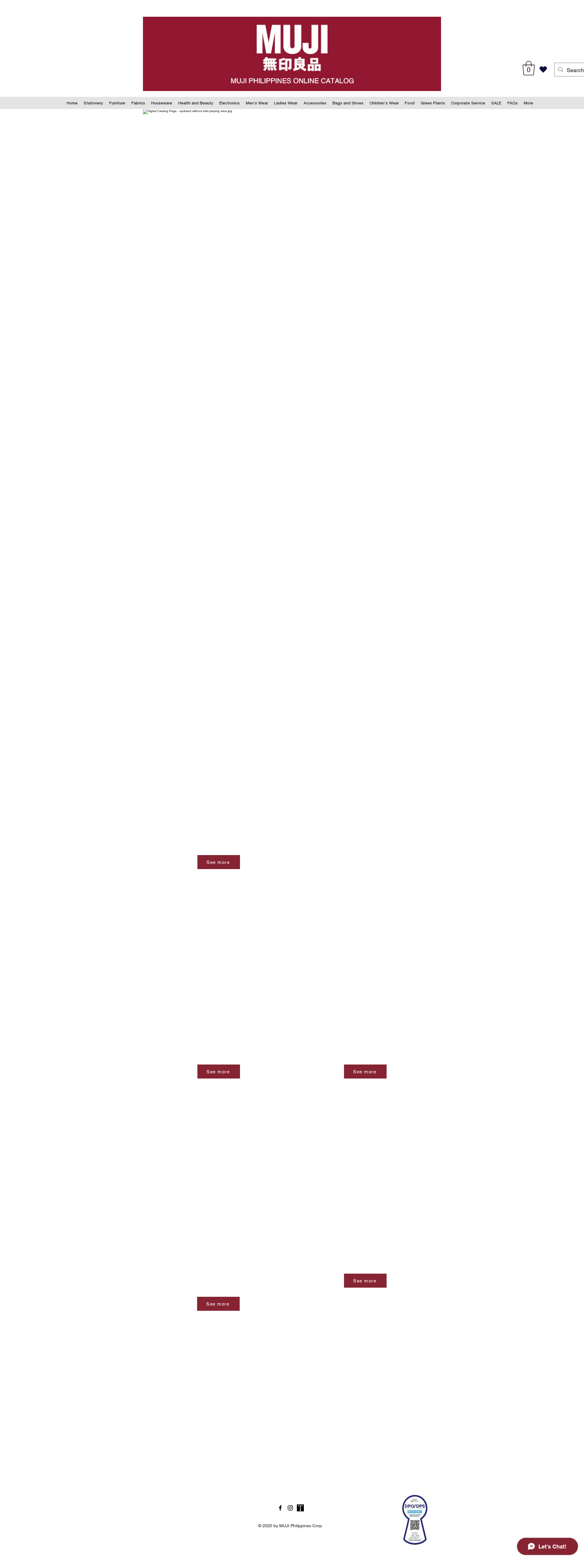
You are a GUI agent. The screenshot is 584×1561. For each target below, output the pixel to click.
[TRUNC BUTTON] (300, 1507)
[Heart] (543, 69)
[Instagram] (290, 1507)
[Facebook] (280, 1507)
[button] (529, 68)
